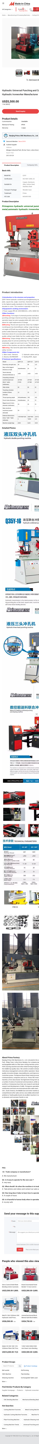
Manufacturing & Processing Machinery (19, 15)
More (4, 1428)
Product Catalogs (31, 1366)
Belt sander (5, 1370)
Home (4, 15)
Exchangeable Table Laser (29, 1378)
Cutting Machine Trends (11, 1425)
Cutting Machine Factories (12, 1410)
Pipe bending (25, 1374)
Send (20, 1250)
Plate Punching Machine (11, 1420)
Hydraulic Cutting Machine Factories (15, 1415)
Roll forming (25, 1370)
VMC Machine (6, 1374)
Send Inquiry (20, 111)
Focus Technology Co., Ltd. (26, 1436)
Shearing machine (8, 1378)
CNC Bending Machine (11, 1400)
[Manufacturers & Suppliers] (19, 4)
